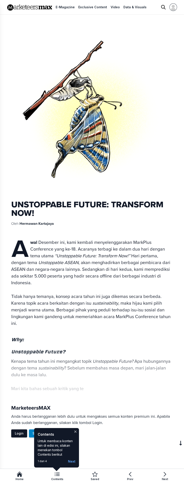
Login (19, 433)
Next (71, 461)
